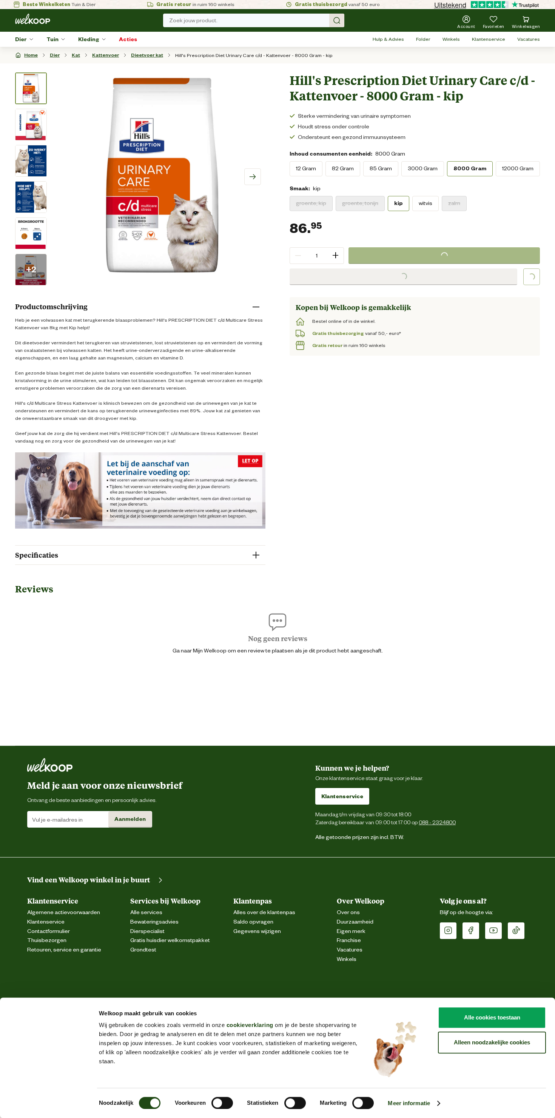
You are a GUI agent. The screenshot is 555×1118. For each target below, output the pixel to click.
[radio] (306, 168)
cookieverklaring (250, 1025)
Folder (423, 39)
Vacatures (528, 39)
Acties (128, 39)
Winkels (451, 39)
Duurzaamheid (355, 922)
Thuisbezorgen (46, 940)
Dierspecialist (147, 931)
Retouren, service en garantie (64, 950)
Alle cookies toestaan (492, 1017)
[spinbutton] (316, 255)
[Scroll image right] (252, 176)
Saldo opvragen (253, 922)
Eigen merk (351, 931)
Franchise (349, 940)
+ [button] (335, 255)
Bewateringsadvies (154, 922)
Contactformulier (48, 931)
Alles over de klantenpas (264, 912)
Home (31, 55)
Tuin (52, 39)
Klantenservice (488, 39)
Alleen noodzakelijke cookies (492, 1042)
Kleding (88, 39)
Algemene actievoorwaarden (63, 912)
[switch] (222, 1103)
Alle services (146, 912)
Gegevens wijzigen (257, 931)
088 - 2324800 (437, 822)
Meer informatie (409, 1103)
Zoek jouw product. (193, 20)
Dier (21, 39)
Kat (76, 55)
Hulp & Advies (388, 39)
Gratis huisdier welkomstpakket (170, 940)
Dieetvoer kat (147, 55)
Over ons (348, 912)
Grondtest (143, 950)
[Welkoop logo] (32, 19)
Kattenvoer (105, 55)
